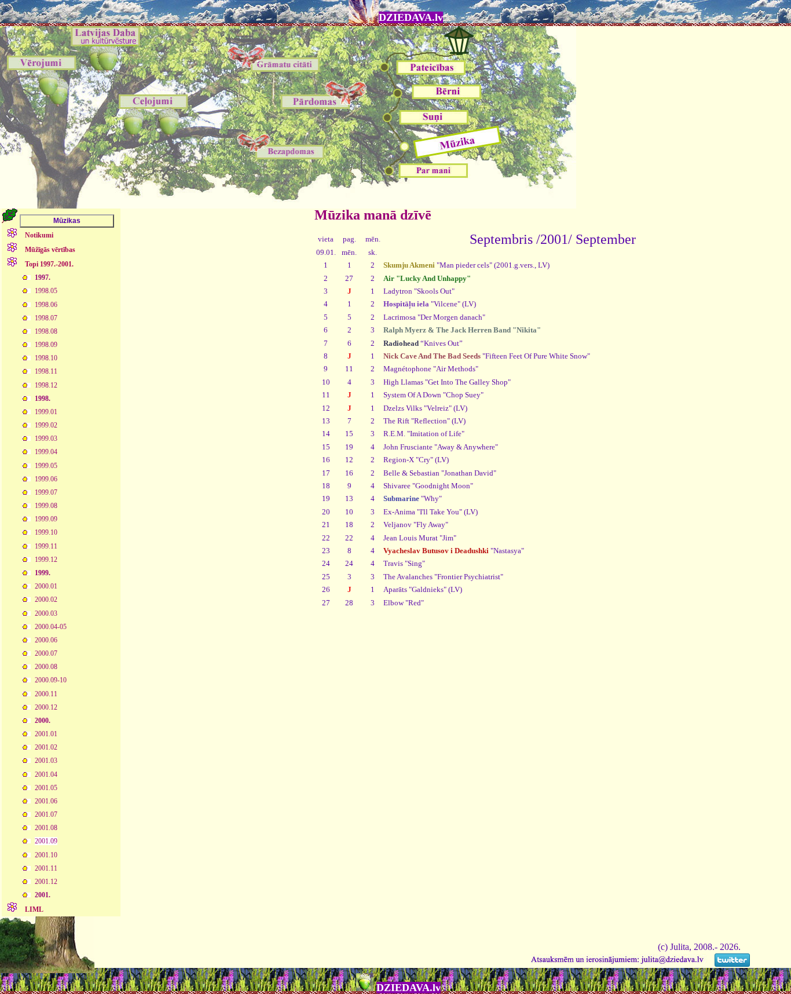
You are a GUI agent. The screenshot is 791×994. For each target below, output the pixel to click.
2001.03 (46, 761)
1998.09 (46, 345)
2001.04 (46, 774)
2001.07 (46, 814)
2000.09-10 (51, 680)
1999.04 (46, 452)
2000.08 (46, 667)
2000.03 (46, 613)
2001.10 (46, 855)
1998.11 (46, 371)
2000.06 (46, 640)
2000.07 (46, 653)
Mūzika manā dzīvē (372, 214)
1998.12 (46, 385)
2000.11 (46, 694)
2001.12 (46, 882)
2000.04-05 (51, 627)
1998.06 (46, 305)
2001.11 (46, 868)
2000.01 (46, 586)
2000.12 (46, 707)
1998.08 (46, 331)
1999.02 (46, 425)
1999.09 (46, 519)
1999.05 (46, 466)
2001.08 (46, 828)
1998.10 (46, 358)
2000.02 (46, 599)
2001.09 (46, 841)
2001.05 (46, 788)
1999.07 (46, 492)
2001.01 (46, 734)
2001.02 (46, 747)
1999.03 (46, 438)
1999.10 (46, 532)
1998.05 (46, 291)
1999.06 (46, 479)
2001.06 (46, 801)
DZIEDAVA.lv (411, 17)
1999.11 (46, 546)
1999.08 (46, 506)
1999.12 (46, 560)
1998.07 (46, 318)
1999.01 (46, 412)
